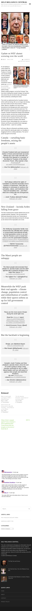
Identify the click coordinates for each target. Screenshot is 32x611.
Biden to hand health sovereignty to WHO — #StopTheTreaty (6, 398)
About (3, 594)
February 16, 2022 (15, 327)
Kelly (4, 59)
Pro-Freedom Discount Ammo (9, 517)
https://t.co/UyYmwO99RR (15, 319)
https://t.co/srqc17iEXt (9, 239)
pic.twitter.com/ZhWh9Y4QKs (18, 241)
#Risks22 (16, 317)
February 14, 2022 (15, 381)
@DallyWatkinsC (23, 239)
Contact (3, 598)
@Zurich (22, 321)
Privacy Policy (5, 601)
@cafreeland (15, 162)
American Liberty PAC (7, 521)
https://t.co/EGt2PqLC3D (15, 345)
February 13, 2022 (15, 278)
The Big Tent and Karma (14, 561)
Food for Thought (25, 61)
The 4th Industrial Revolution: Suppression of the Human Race (21, 398)
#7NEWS (6, 241)
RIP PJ (28, 420)
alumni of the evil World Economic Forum (6, 86)
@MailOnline (18, 375)
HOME (2, 590)
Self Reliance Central (14, 2)
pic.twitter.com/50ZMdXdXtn (15, 322)
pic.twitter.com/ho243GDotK (15, 164)
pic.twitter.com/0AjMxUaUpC (15, 274)
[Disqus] (15, 450)
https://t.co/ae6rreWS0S (18, 377)
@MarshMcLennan (12, 321)
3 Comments (26, 59)
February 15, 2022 (15, 199)
